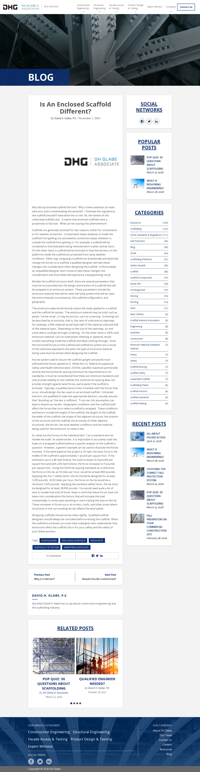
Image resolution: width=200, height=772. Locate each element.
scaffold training (149, 403)
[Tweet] (97, 556)
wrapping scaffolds (76, 547)
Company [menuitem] (171, 6)
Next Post (110, 574)
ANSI (149, 308)
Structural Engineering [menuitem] (99, 7)
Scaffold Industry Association (149, 320)
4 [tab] (80, 703)
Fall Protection (149, 240)
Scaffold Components (149, 277)
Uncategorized (149, 289)
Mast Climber (149, 314)
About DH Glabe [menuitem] (162, 730)
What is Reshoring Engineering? (155, 184)
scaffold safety (149, 372)
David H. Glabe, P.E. (65, 118)
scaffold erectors (149, 391)
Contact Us (186, 6)
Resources (97, 540)
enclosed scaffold (73, 540)
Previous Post (42, 574)
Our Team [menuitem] (166, 735)
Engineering (149, 326)
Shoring (149, 295)
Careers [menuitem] (167, 744)
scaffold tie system (46, 547)
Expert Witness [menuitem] (154, 6)
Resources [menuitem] (166, 749)
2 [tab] (74, 703)
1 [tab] (71, 703)
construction (149, 338)
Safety (149, 360)
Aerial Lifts (149, 283)
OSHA (149, 253)
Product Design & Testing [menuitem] (135, 7)
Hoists (149, 354)
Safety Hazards (149, 265)
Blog (149, 247)
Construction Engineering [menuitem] (83, 7)
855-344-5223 (51, 6)
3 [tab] (77, 703)
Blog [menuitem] (169, 754)
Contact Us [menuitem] (165, 740)
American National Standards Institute (149, 346)
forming (149, 302)
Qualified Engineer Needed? (97, 681)
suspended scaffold (149, 378)
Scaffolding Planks (149, 385)
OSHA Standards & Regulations (149, 234)
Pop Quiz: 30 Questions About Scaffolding (53, 683)
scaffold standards (149, 397)
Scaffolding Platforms (149, 259)
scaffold (149, 271)
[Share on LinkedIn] (101, 556)
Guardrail (149, 332)
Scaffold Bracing (149, 366)
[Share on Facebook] (93, 556)
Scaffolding (49, 540)
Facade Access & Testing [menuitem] (116, 7)
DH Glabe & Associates (55, 692)
